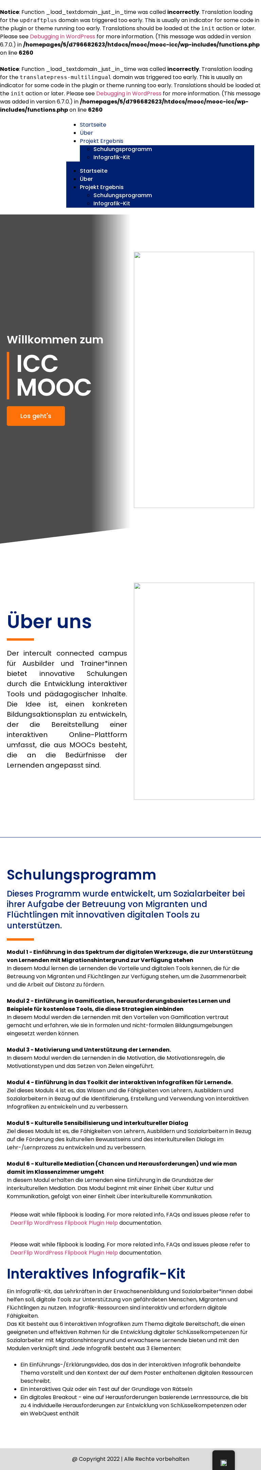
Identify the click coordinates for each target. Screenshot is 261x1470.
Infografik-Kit (111, 157)
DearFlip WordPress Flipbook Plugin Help (64, 1223)
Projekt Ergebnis (101, 141)
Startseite (93, 125)
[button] (160, 164)
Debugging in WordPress (62, 36)
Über (86, 133)
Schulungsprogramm (122, 149)
